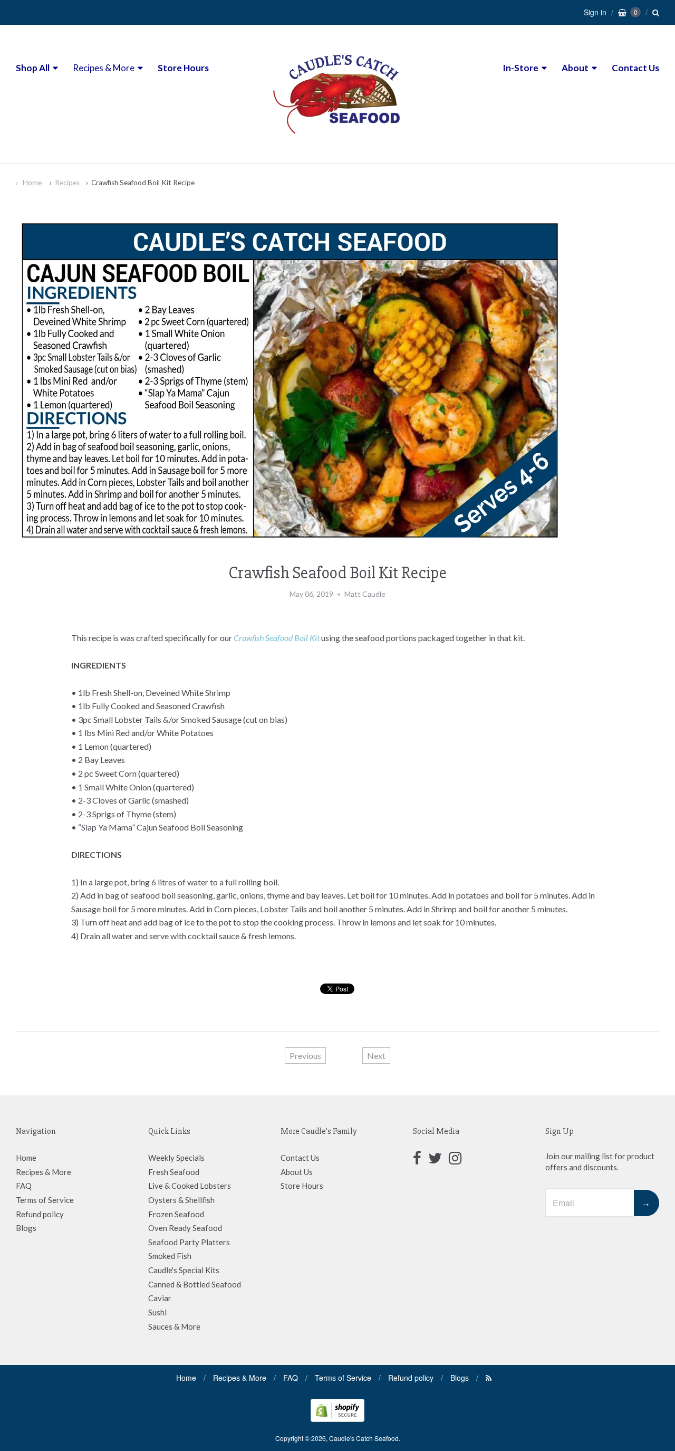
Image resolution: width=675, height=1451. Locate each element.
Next (376, 1056)
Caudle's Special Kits (183, 1270)
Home (32, 182)
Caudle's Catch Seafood (364, 1438)
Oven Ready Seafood (185, 1228)
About (575, 67)
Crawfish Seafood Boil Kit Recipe (143, 182)
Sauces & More (174, 1326)
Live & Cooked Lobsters (189, 1185)
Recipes (67, 182)
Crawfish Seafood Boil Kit (277, 638)
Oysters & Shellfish (181, 1200)
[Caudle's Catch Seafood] (337, 143)
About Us (297, 1172)
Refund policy (40, 1214)
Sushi (157, 1312)
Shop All (33, 67)
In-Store (520, 67)
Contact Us (635, 67)
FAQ (24, 1185)
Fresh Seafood (173, 1172)
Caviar (159, 1298)
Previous (305, 1056)
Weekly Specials (176, 1157)
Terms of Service (45, 1200)
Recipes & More (103, 67)
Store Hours (183, 67)
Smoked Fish (169, 1256)
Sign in (595, 12)
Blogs (26, 1228)
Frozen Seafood (176, 1214)
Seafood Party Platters (189, 1242)
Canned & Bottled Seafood (194, 1284)
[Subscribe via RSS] (488, 1377)
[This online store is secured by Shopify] (337, 1418)
